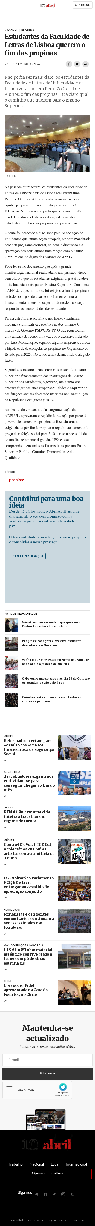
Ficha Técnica (36, 1220)
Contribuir (17, 1220)
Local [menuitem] (55, 1164)
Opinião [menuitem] (38, 1173)
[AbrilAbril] (47, 1150)
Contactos (77, 1220)
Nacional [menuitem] (37, 1164)
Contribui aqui (27, 556)
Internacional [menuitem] (76, 1164)
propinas (17, 479)
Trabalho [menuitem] (15, 1164)
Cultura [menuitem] (57, 1173)
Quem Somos (58, 1220)
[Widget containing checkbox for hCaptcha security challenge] (37, 1090)
